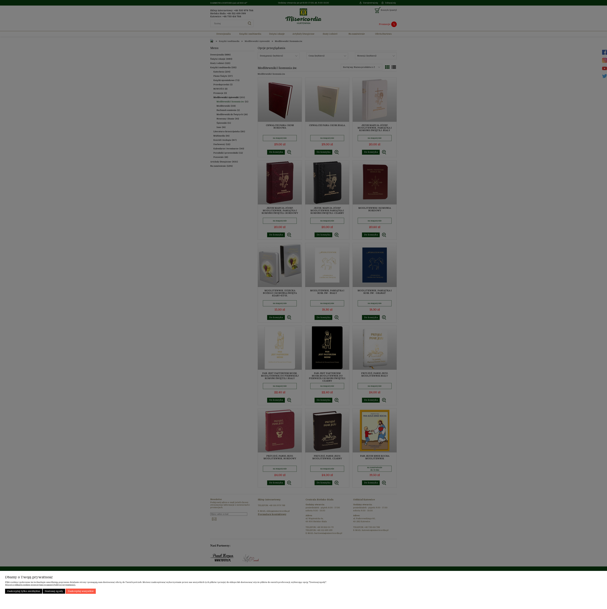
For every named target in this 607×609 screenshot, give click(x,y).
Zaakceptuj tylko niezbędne (23, 591)
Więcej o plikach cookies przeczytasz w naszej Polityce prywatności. (40, 585)
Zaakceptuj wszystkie (81, 591)
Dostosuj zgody (54, 591)
